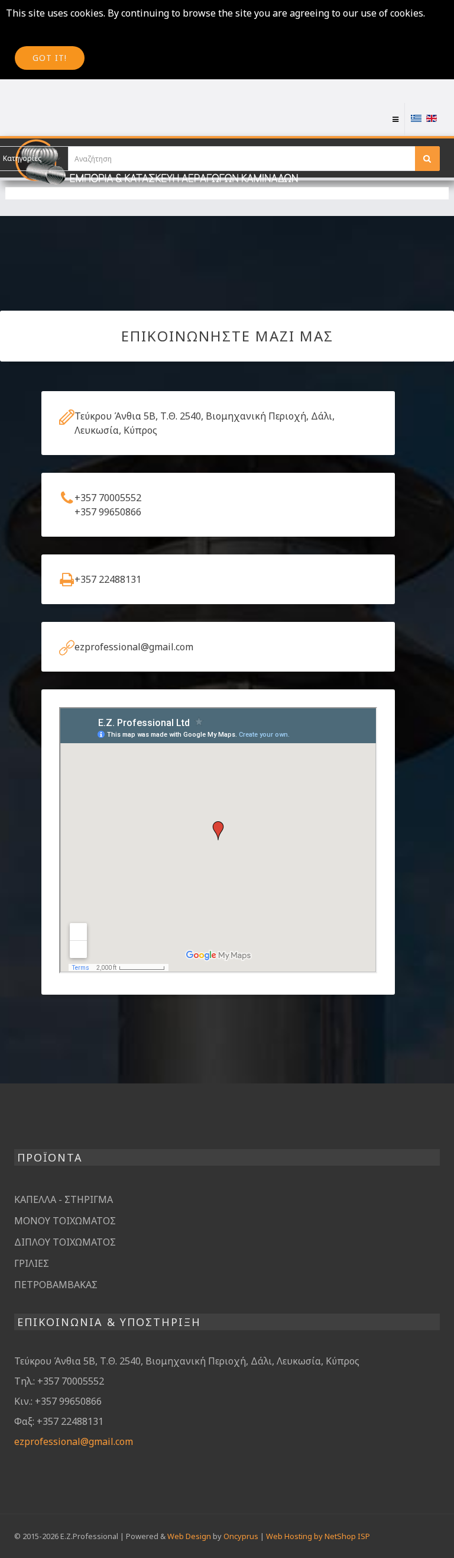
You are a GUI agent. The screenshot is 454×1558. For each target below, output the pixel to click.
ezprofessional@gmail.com (73, 1441)
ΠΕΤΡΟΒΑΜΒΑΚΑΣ (56, 1284)
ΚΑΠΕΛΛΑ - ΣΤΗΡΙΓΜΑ (63, 1199)
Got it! (50, 57)
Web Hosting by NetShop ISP (318, 1536)
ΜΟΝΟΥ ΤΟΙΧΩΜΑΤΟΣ (65, 1220)
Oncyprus (240, 1536)
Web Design (189, 1536)
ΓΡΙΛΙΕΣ (31, 1263)
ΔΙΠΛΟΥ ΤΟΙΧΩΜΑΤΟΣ (65, 1242)
